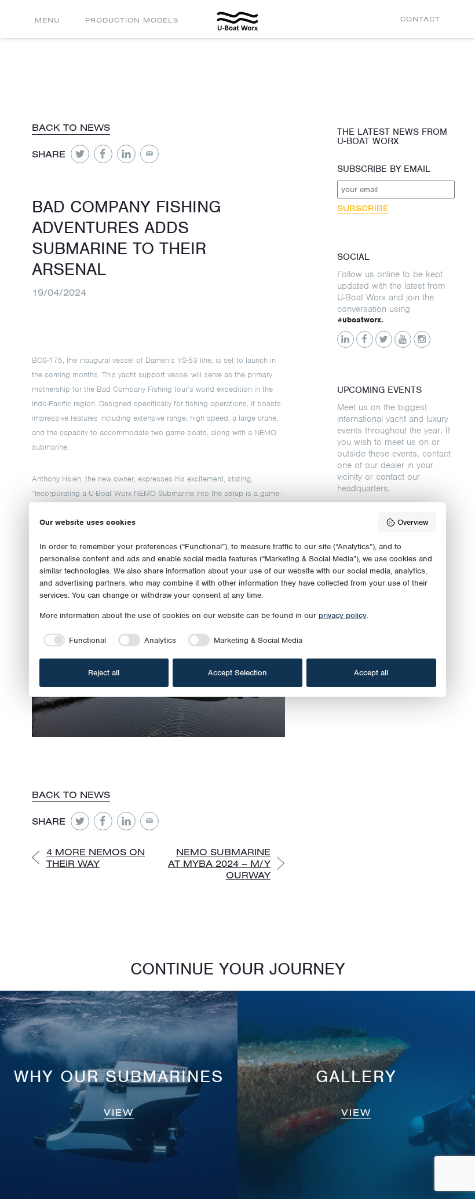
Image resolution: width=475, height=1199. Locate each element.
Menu (47, 20)
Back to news (71, 127)
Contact (420, 18)
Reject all (103, 673)
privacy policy (343, 615)
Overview (412, 522)
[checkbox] (73, 640)
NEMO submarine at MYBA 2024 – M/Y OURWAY (219, 863)
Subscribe (363, 208)
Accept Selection (237, 673)
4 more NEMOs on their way (95, 857)
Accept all (371, 673)
